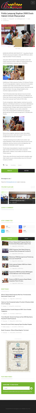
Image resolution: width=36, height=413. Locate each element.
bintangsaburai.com (11, 182)
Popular (10, 238)
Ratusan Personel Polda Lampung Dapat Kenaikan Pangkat (16, 324)
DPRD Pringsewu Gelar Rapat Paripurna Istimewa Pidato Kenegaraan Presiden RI (20, 250)
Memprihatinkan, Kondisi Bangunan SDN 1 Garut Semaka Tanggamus (16, 310)
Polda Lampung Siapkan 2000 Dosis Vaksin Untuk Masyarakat (20, 265)
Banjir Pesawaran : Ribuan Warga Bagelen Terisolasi (15, 330)
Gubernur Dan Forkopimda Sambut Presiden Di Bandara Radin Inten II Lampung (17, 302)
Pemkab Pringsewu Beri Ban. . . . (10, 200)
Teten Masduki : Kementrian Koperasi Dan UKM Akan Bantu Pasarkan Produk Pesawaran (17, 317)
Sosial (29, 18)
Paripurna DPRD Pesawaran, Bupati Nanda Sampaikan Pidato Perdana (20, 280)
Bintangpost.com (21, 18)
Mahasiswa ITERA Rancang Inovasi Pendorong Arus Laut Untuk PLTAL (21, 257)
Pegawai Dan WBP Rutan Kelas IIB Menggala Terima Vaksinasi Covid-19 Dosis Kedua (20, 272)
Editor (26, 170)
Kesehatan (13, 165)
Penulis (9, 170)
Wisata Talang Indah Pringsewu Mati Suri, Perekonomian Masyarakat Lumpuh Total (20, 242)
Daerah (19, 165)
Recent (26, 238)
